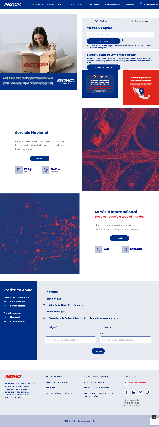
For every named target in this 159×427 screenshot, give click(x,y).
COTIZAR (100, 351)
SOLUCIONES (94, 5)
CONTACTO (130, 5)
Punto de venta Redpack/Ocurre (65, 318)
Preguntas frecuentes (57, 382)
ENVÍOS (63, 5)
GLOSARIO (50, 387)
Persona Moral (17, 301)
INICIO (51, 5)
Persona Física (17, 306)
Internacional (17, 321)
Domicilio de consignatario (104, 318)
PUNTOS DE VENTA (113, 5)
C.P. (47, 333)
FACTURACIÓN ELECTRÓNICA (58, 393)
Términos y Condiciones (97, 387)
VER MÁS (39, 158)
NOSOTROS (77, 5)
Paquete (78, 305)
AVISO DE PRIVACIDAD (94, 382)
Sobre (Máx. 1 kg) (57, 305)
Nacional (15, 317)
